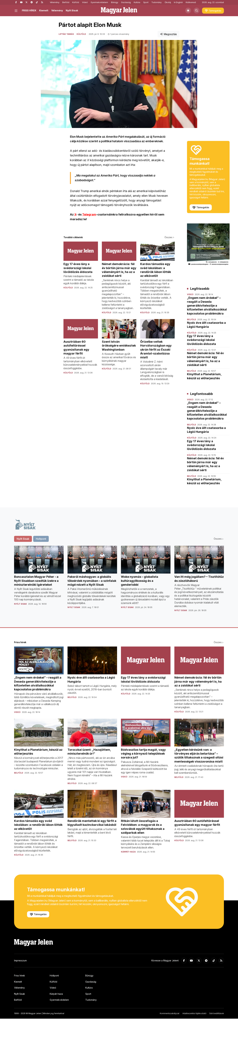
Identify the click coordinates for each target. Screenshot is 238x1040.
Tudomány (156, 2)
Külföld (75, 2)
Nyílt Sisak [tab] (23, 538)
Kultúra (137, 2)
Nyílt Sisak (72, 10)
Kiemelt (43, 10)
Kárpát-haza (56, 993)
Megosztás (170, 34)
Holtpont (54, 975)
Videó (85, 2)
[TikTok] (37, 2)
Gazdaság (126, 2)
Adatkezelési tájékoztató (194, 1013)
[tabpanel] (119, 581)
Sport (145, 2)
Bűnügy (114, 2)
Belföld (65, 2)
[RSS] (42, 2)
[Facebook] (16, 2)
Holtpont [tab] (41, 538)
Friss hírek (19, 975)
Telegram (89, 214)
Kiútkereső (191, 2)
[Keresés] (196, 10)
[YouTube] (21, 2)
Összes (168, 237)
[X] (26, 2)
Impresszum (20, 960)
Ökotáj (168, 2)
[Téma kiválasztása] (188, 10)
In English (178, 2)
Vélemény (54, 2)
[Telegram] (32, 2)
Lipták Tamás (66, 34)
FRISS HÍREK (29, 10)
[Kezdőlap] (119, 10)
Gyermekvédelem (99, 2)
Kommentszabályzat (169, 1013)
